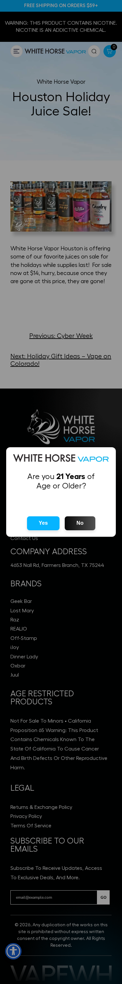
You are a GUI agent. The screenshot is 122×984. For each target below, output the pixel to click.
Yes (43, 523)
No (80, 523)
